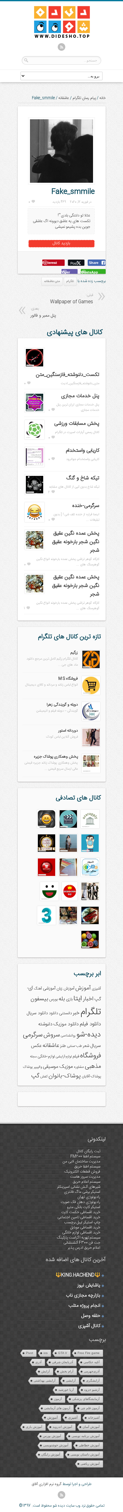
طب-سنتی (74, 1046)
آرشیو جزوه (92, 1389)
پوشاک (28, 1067)
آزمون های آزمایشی (57, 1408)
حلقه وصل (90, 1316)
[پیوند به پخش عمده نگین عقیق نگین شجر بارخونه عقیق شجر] (34, 549)
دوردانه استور (68, 730)
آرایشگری (93, 1380)
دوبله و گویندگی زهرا (62, 704)
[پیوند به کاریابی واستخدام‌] (34, 466)
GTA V (62, 1353)
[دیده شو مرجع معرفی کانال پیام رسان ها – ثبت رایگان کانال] (57, 37)
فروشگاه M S (68, 678)
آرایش (45, 1371)
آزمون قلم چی (90, 1408)
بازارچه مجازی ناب (83, 1295)
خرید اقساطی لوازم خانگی (81, 1232)
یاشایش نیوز (88, 1285)
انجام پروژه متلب (84, 1306)
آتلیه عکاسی (92, 1362)
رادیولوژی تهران (88, 1197)
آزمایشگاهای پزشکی (86, 1399)
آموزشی (49, 988)
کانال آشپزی (89, 1326)
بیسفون (39, 999)
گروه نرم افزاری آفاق (47, 1484)
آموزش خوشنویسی (55, 1445)
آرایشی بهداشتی (45, 1380)
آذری (38, 1362)
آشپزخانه (94, 1417)
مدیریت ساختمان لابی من (81, 1161)
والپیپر (38, 1067)
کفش (44, 1077)
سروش (52, 1035)
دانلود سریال (37, 1013)
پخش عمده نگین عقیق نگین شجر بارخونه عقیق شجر (75, 542)
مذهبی (93, 1066)
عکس (36, 1046)
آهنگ (38, 989)
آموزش (83, 988)
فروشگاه (90, 1056)
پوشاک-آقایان (91, 1077)
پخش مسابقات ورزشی (76, 423)
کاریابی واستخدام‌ (82, 450)
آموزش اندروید (62, 1427)
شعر (86, 1046)
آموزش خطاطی (89, 1445)
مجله (33, 1056)
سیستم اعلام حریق (86, 1182)
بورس (53, 999)
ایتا (77, 998)
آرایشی (71, 1380)
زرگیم (74, 652)
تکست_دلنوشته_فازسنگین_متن (67, 375)
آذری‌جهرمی (92, 1371)
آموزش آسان (91, 1427)
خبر (76, 1013)
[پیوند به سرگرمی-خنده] (34, 521)
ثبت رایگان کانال (88, 1151)
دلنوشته (45, 1024)
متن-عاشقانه (52, 281)
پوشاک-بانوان (65, 1076)
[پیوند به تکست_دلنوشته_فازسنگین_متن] (34, 367)
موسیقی (50, 1067)
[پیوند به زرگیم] (91, 668)
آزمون (58, 1399)
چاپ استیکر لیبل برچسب (82, 1222)
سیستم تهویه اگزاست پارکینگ (78, 1237)
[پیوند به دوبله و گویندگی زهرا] (91, 720)
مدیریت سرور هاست (85, 1176)
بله (62, 999)
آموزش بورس (52, 1436)
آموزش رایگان (50, 1454)
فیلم (76, 1056)
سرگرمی (33, 1035)
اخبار (88, 999)
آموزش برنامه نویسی (86, 1436)
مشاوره (79, 1067)
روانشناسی (68, 1036)
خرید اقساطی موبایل (85, 1227)
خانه (102, 98)
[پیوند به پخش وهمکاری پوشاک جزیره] (91, 772)
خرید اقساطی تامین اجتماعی (78, 1217)
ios (46, 1353)
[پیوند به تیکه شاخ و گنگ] (34, 493)
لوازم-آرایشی (64, 1056)
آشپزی (96, 989)
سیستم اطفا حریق (87, 1166)
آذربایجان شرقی (62, 1362)
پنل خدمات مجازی (80, 396)
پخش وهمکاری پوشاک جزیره (56, 756)
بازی (69, 999)
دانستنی (65, 1013)
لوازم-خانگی (46, 1056)
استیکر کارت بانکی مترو (83, 1207)
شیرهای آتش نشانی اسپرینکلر (78, 1187)
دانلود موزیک (66, 1024)
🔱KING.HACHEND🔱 (78, 1275)
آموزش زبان (65, 988)
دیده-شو (88, 1035)
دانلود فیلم (90, 1024)
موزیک (66, 1066)
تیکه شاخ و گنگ (82, 478)
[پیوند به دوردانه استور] (91, 746)
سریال (95, 1046)
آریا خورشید (66, 1389)
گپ (35, 1076)
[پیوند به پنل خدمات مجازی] (34, 411)
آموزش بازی (34, 1427)
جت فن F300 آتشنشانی (81, 1242)
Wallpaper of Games (71, 299)
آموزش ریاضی (90, 1463)
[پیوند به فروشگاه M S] (91, 694)
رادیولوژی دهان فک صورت (80, 1202)
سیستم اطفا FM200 (85, 1156)
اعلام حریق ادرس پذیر (84, 1248)
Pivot (29, 1353)
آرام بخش (66, 1371)
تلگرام (70, 281)
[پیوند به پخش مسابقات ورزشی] (34, 438)
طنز (63, 1045)
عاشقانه (63, 98)
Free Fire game (89, 1353)
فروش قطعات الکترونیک (82, 1171)
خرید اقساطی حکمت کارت (80, 1212)
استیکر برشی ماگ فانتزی (82, 1192)
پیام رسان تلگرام (84, 98)
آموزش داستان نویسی (85, 1454)
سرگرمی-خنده (85, 506)
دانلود (53, 1013)
